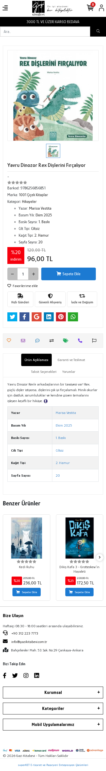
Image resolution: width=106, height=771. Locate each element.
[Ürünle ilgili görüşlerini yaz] (39, 340)
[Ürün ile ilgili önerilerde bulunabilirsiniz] (96, 340)
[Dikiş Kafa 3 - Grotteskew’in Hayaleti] (79, 538)
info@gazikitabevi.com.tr (29, 642)
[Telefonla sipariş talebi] (81, 340)
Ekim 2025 (64, 425)
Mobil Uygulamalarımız (53, 724)
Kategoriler (53, 708)
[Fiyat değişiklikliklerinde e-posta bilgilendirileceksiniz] (67, 340)
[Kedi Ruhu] (26, 538)
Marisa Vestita (66, 413)
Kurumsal (53, 692)
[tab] (36, 360)
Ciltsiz (60, 450)
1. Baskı (61, 438)
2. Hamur (63, 463)
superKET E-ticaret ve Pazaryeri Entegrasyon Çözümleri (53, 764)
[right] (100, 557)
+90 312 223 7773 (24, 633)
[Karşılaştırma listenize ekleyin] (53, 340)
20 (58, 475)
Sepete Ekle (71, 274)
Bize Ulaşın (13, 615)
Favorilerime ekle (25, 286)
